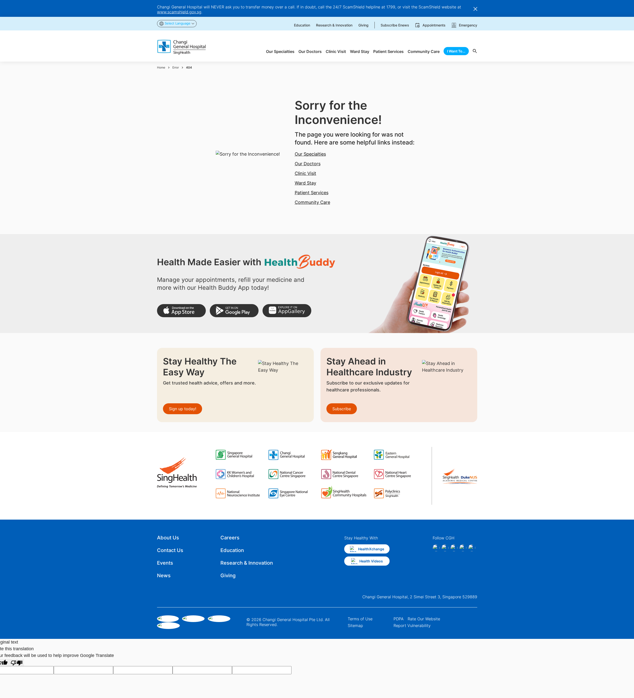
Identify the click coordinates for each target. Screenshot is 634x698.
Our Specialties (310, 154)
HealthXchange (371, 549)
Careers (229, 538)
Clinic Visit (305, 173)
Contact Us (170, 550)
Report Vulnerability (412, 625)
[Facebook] (436, 547)
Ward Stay (305, 183)
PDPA (399, 618)
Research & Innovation (246, 563)
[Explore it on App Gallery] (287, 310)
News (164, 575)
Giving (228, 575)
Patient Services (311, 192)
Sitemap (355, 625)
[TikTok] (462, 547)
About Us (168, 538)
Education (232, 550)
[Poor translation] (16, 662)
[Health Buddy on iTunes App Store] (181, 310)
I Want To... (456, 51)
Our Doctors (307, 163)
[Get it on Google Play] (234, 310)
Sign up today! (182, 408)
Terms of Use (360, 618)
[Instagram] (445, 547)
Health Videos (371, 561)
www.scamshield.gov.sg (179, 11)
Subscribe (341, 408)
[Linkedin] (453, 547)
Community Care (312, 202)
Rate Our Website (424, 618)
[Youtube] (471, 547)
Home (161, 67)
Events (165, 563)
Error (175, 67)
